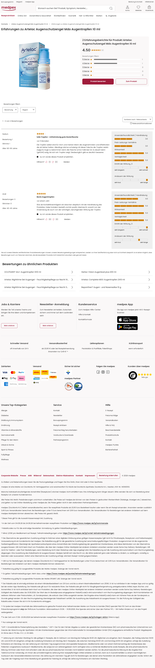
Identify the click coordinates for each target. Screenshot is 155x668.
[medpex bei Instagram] (103, 372)
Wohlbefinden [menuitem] (60, 16)
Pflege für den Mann (9, 440)
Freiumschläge (111, 415)
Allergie (4, 410)
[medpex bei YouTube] (108, 372)
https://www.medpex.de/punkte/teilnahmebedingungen (71, 574)
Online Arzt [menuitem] (22, 16)
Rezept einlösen (60, 425)
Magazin (19, 2)
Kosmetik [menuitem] (72, 16)
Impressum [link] (90, 475)
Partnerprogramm (60, 440)
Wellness (5, 459)
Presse (23, 475)
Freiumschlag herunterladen (65, 430)
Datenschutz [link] (48, 475)
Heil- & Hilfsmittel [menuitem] (86, 16)
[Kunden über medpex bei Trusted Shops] (141, 375)
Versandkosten (111, 420)
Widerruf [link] (37, 475)
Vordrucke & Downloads (63, 435)
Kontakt (56, 410)
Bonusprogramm (60, 420)
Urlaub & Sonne (7, 445)
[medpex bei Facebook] (98, 372)
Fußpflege (5, 454)
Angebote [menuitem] (112, 16)
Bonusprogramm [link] (7, 2)
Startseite (4, 24)
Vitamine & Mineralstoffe (11, 430)
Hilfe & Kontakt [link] (84, 314)
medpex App (29, 2)
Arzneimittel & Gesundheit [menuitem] (40, 16)
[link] (69, 386)
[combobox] (75, 8)
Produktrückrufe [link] (112, 435)
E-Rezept (109, 410)
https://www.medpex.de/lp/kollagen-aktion (89, 617)
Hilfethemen (149, 2)
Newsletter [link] (57, 415)
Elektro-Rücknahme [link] (65, 475)
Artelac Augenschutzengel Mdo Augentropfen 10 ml (29, 24)
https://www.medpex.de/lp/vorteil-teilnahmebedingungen (88, 533)
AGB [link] (30, 475)
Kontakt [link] (108, 440)
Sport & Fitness (7, 449)
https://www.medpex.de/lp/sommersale (90, 523)
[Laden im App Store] (134, 319)
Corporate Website (9, 475)
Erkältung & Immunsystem (12, 420)
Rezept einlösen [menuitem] (8, 16)
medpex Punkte (112, 445)
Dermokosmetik (7, 435)
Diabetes (5, 415)
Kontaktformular (85, 319)
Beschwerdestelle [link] (112, 430)
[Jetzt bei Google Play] (134, 327)
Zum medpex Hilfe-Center (89, 309)
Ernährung (5, 425)
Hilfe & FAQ (110, 425)
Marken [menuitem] (99, 16)
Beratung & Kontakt (135, 2)
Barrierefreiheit (111, 449)
